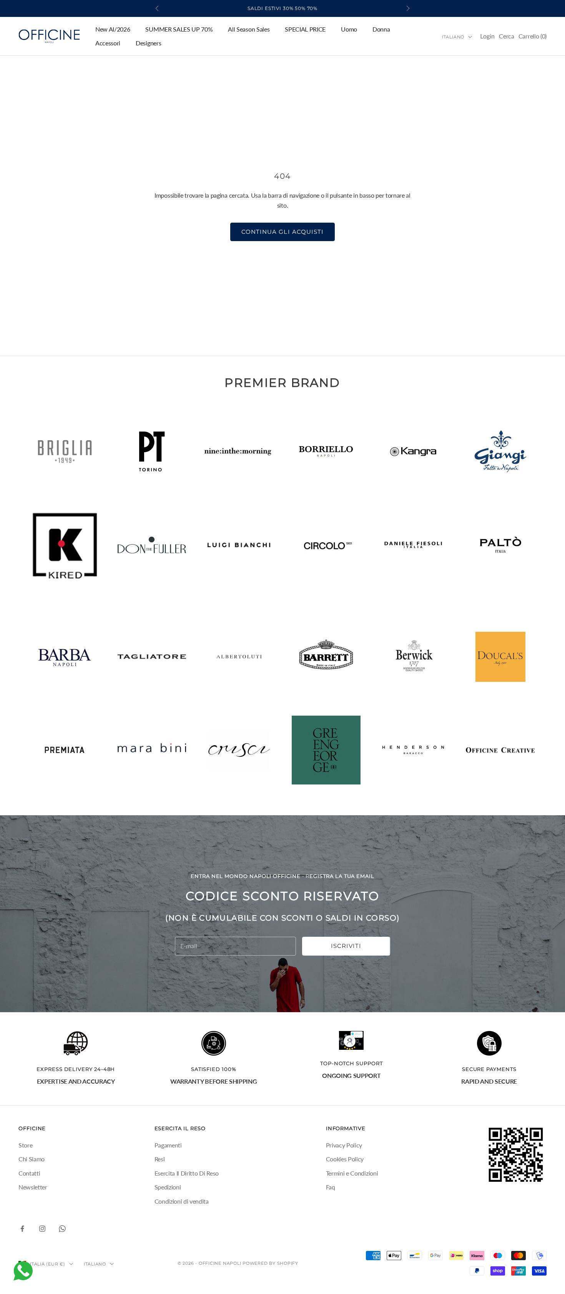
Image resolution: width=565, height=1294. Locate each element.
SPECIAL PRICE (305, 29)
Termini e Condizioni (352, 1173)
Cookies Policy (345, 1158)
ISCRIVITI (346, 945)
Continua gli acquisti (282, 231)
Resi (160, 1158)
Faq (330, 1187)
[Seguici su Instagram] (42, 1228)
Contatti (29, 1173)
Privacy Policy (344, 1145)
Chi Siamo (31, 1158)
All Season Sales (248, 29)
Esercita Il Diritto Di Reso (187, 1173)
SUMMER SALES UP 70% (179, 29)
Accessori (107, 43)
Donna (381, 29)
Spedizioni (168, 1187)
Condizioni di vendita (182, 1201)
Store (25, 1145)
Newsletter (32, 1187)
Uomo (349, 29)
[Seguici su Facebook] (22, 1228)
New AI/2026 (112, 29)
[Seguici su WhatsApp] (62, 1228)
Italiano (453, 37)
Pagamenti (168, 1145)
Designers (148, 43)
